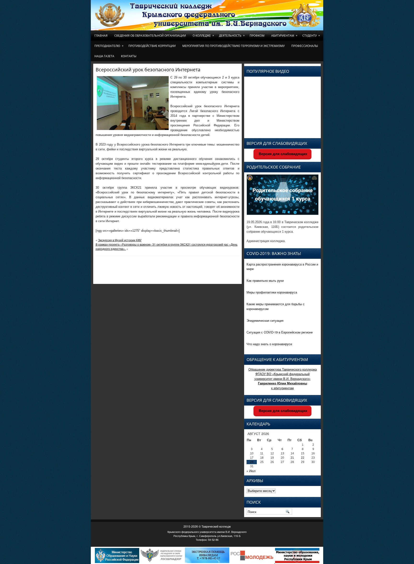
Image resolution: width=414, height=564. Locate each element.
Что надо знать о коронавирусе (269, 344)
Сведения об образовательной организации (150, 36)
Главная (101, 36)
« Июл (251, 470)
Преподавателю (108, 46)
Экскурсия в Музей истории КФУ (120, 240)
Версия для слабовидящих (282, 154)
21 (292, 457)
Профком (257, 36)
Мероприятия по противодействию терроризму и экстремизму (233, 46)
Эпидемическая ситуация (265, 320)
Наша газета (104, 56)
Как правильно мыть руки (265, 280)
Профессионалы (304, 46)
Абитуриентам (284, 35)
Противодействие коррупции (152, 46)
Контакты (128, 56)
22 (302, 457)
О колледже (203, 35)
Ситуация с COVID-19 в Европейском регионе (280, 332)
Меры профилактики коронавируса (272, 292)
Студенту (311, 35)
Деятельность (232, 35)
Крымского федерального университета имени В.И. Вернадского (207, 532)
